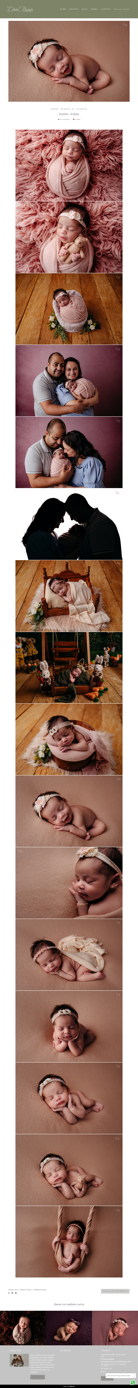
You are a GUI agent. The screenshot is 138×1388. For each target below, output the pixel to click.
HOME (63, 9)
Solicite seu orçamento (115, 1291)
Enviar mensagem (108, 1359)
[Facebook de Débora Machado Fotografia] (101, 1372)
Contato (107, 1378)
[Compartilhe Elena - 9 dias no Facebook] (8, 1293)
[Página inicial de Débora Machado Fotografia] (20, 9)
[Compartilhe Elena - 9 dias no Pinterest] (16, 1293)
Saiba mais (37, 1377)
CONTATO (106, 9)
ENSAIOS (74, 9)
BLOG (85, 9)
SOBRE (94, 9)
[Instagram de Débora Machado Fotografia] (104, 1372)
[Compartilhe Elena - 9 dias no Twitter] (12, 1293)
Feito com (69, 1386)
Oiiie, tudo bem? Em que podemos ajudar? (118, 1375)
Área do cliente (122, 9)
